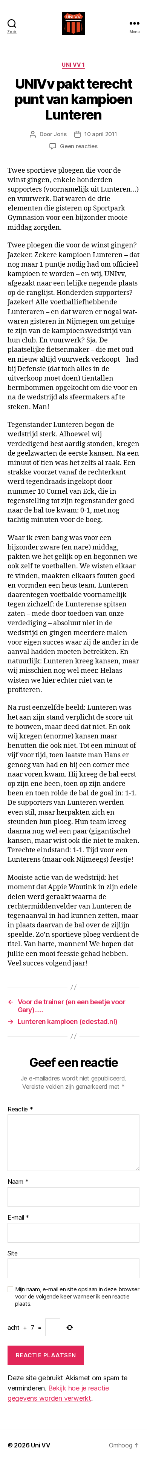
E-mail (18, 1217)
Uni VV (40, 1445)
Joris (60, 134)
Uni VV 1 (73, 64)
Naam (18, 1182)
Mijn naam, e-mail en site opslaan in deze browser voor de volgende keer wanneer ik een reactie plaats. (77, 1296)
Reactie (20, 1109)
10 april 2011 (100, 134)
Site (13, 1253)
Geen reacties (79, 146)
